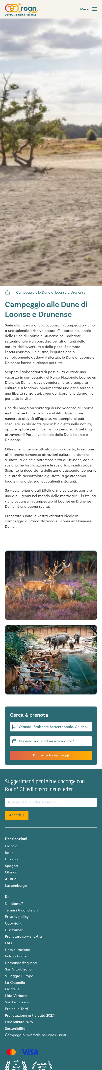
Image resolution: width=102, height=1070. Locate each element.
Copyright (13, 923)
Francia (11, 846)
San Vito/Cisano (18, 969)
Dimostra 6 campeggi (51, 755)
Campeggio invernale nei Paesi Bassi (35, 1035)
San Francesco (17, 1002)
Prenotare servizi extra (23, 936)
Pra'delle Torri (16, 1009)
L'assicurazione (17, 950)
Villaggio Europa (19, 976)
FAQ (8, 943)
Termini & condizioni (22, 910)
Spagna (11, 866)
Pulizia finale (15, 956)
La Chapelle (15, 982)
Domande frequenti (21, 963)
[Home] (7, 292)
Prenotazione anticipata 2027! (29, 1015)
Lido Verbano (16, 995)
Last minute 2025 (19, 1022)
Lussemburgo (16, 885)
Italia (9, 852)
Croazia (11, 859)
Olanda (11, 872)
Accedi (15, 815)
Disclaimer (14, 930)
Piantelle (12, 989)
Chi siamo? (14, 903)
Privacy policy (17, 916)
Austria (11, 879)
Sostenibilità (15, 1028)
